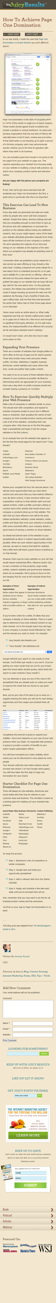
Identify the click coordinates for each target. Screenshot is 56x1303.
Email (6, 1028)
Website (6, 1034)
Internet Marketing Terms (16, 976)
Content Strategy (38, 971)
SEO (33, 976)
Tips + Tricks (43, 976)
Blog (8, 5)
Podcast (7, 1215)
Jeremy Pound (22, 956)
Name (6, 1023)
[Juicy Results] (28, 4)
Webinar (7, 1227)
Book (6, 1209)
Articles (7, 1221)
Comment (7, 998)
